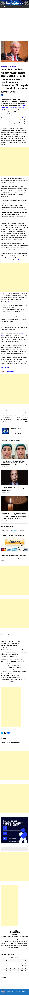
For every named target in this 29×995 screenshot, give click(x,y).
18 (18, 968)
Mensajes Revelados (5, 667)
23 (10, 971)
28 (2, 973)
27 (26, 971)
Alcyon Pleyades (12, 641)
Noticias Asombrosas (6, 671)
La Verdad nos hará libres (5, 665)
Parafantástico (3, 673)
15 (6, 968)
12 (22, 965)
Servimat (18, 675)
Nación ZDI (11, 669)
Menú (4, 6)
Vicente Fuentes (4, 681)
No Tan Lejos (16, 669)
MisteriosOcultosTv (15, 667)
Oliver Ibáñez (14, 671)
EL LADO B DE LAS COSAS (8, 652)
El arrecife (20, 650)
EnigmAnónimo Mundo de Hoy (10, 654)
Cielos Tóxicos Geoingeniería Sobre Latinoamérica (10, 647)
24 (14, 971)
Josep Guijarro (3, 663)
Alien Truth (20, 641)
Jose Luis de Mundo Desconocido (14, 661)
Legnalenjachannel (14, 665)
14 (2, 968)
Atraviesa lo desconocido (9, 645)
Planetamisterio (9, 673)
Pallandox (24, 671)
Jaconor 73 (9, 659)
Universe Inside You (5, 679)
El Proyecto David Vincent (21, 652)
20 (26, 968)
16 (10, 968)
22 (6, 971)
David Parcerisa (6, 650)
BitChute (3, 367)
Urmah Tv (12, 679)
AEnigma (3, 641)
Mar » (5, 977)
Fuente (20, 260)
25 (18, 971)
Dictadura (3, 64)
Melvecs (19, 665)
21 (2, 971)
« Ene (2, 977)
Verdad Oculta (20, 679)
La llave (17, 663)
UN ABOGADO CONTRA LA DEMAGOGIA (10, 677)
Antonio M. (3, 643)
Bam (8, 993)
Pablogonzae (19, 671)
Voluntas (11, 681)
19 (22, 968)
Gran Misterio (6, 656)
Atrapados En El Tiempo (12, 643)
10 (14, 965)
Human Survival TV (4, 659)
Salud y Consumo (12, 66)
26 (22, 971)
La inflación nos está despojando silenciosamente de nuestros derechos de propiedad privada (12, 488)
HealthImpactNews (9, 367)
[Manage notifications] (3, 991)
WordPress (3, 993)
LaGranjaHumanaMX (10, 663)
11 (18, 965)
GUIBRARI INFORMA (18, 657)
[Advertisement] (14, 23)
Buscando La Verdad (9, 94)
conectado (15, 530)
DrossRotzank (14, 650)
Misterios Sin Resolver (4, 669)
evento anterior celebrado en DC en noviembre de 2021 (13, 108)
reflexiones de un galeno (8, 675)
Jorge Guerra (22, 659)
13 (26, 965)
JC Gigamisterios (16, 659)
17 (14, 968)
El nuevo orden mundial (12, 64)
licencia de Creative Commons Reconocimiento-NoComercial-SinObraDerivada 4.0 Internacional (15, 938)
